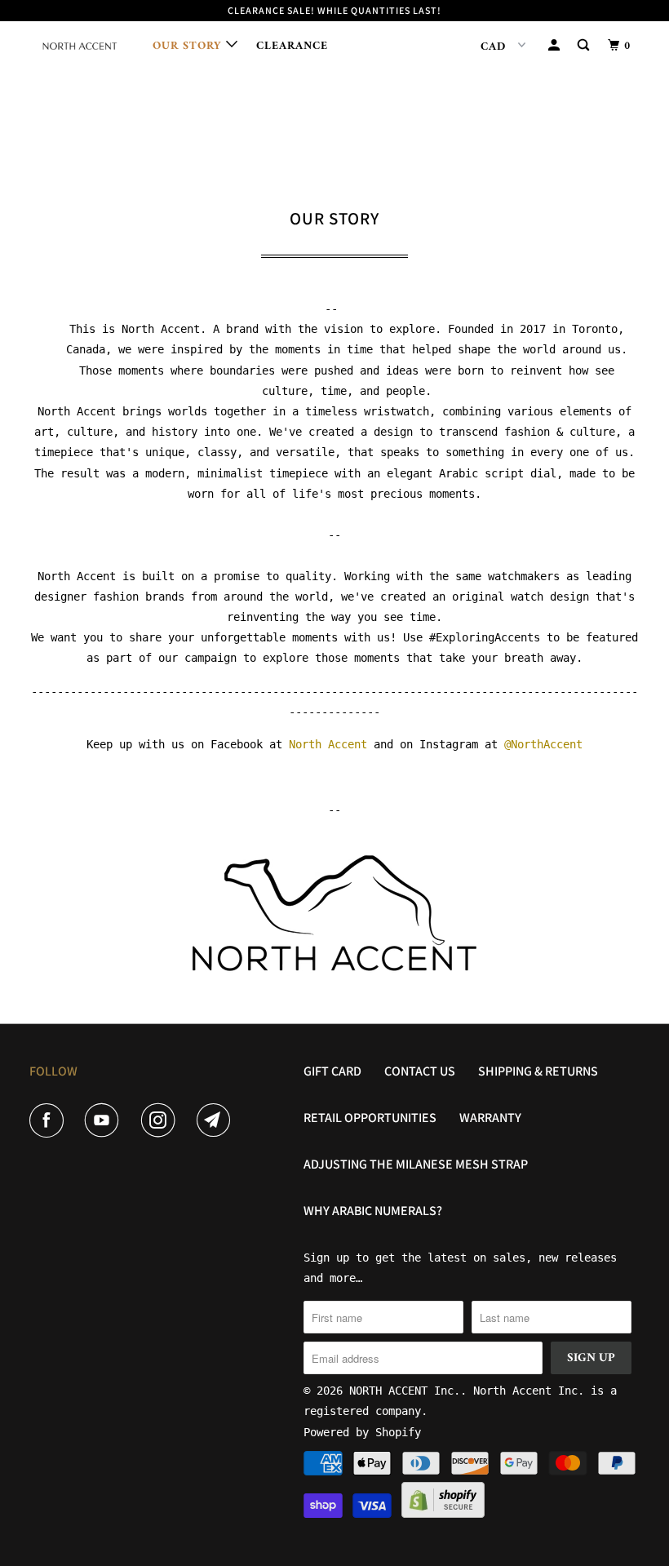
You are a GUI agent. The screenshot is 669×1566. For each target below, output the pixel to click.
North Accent (328, 744)
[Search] (585, 46)
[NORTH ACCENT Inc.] (80, 46)
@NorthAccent (543, 744)
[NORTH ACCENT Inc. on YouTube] (105, 1120)
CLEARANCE (292, 46)
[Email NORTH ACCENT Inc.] (217, 1120)
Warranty (490, 1117)
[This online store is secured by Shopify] (443, 1513)
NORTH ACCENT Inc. (404, 1390)
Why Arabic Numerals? (372, 1210)
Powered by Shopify (362, 1432)
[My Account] (555, 46)
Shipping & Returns (538, 1071)
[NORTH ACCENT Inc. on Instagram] (161, 1120)
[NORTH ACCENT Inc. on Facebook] (49, 1120)
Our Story (189, 46)
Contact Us (419, 1071)
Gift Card (332, 1071)
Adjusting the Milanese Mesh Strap (415, 1164)
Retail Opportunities (369, 1117)
